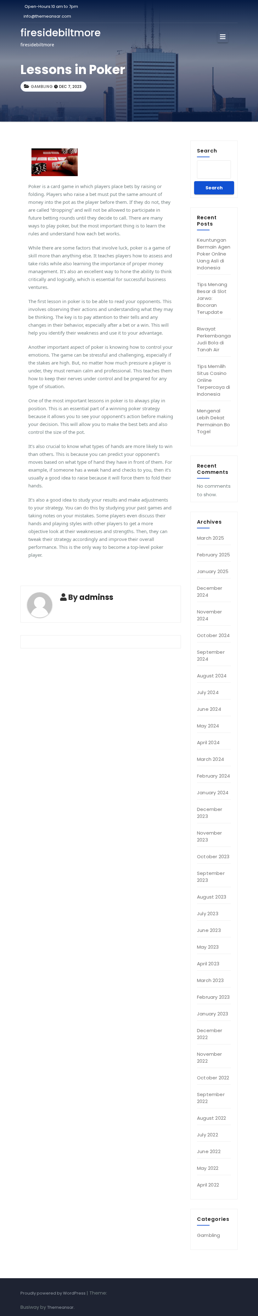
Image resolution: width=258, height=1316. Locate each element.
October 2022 (213, 1077)
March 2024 (210, 759)
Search (207, 150)
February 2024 (213, 776)
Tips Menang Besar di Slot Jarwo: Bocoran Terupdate (212, 298)
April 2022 (208, 1184)
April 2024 (208, 742)
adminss (96, 597)
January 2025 (212, 571)
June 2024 (209, 709)
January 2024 (212, 792)
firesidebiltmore (60, 33)
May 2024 (208, 725)
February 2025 (213, 554)
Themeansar (60, 1307)
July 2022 (207, 1134)
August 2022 (211, 1118)
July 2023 (207, 913)
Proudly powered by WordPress (53, 1293)
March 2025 (210, 538)
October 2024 (213, 635)
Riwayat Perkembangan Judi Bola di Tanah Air (215, 339)
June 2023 (209, 930)
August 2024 (212, 675)
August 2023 (211, 897)
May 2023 (208, 947)
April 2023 (208, 963)
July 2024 (208, 692)
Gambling (42, 86)
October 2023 (213, 856)
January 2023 (212, 1013)
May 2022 (208, 1168)
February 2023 (213, 997)
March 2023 (210, 980)
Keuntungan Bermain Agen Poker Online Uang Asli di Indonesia (213, 254)
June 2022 (209, 1151)
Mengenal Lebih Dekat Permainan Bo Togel (213, 421)
